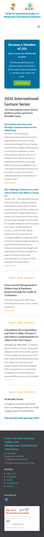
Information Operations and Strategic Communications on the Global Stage (20, 127)
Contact (10, 486)
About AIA (11, 473)
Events (10, 479)
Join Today (22, 83)
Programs (11, 476)
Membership (12, 483)
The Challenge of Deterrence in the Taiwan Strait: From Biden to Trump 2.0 (21, 192)
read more (10, 182)
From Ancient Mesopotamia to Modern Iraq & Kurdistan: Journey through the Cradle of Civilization (20, 290)
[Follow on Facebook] (6, 499)
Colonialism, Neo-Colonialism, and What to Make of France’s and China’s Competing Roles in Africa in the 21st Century (21, 335)
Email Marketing (12, 527)
